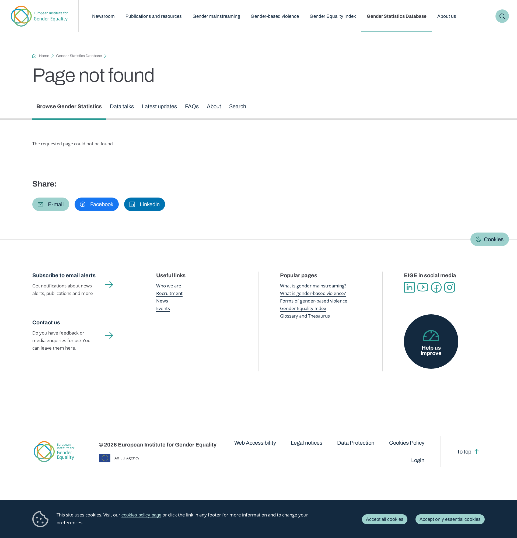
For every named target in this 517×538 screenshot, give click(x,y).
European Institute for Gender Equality (39, 16)
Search (502, 16)
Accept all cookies (384, 519)
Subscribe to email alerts (64, 275)
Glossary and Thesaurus (305, 316)
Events (163, 308)
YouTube (422, 287)
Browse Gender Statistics (69, 106)
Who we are (168, 286)
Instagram (449, 287)
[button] (50, 204)
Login (417, 460)
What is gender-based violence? (313, 293)
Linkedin (409, 287)
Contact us (46, 322)
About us (446, 16)
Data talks (122, 106)
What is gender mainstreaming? (313, 286)
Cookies (494, 239)
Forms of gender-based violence (313, 301)
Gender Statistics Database (397, 16)
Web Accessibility (255, 443)
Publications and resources (153, 16)
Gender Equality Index (333, 16)
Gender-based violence (275, 16)
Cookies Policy (406, 443)
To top (464, 452)
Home (44, 56)
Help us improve (431, 350)
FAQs (192, 106)
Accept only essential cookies (450, 519)
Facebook (436, 287)
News (162, 301)
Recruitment (169, 293)
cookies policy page (141, 515)
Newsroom (103, 16)
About (214, 106)
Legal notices (306, 443)
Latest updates (159, 106)
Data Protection (355, 443)
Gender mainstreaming (216, 16)
